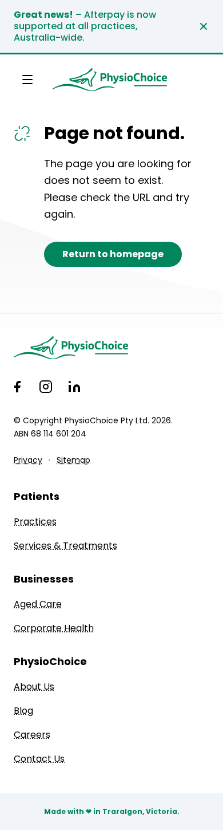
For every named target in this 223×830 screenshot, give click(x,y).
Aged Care (38, 604)
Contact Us (39, 758)
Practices (35, 521)
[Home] (111, 347)
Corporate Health (54, 628)
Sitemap (73, 460)
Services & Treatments (65, 545)
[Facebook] (17, 386)
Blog (23, 710)
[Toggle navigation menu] (27, 79)
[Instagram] (45, 386)
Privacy (28, 460)
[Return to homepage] (110, 79)
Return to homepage (113, 254)
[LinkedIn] (74, 386)
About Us (34, 686)
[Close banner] (203, 26)
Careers (32, 734)
